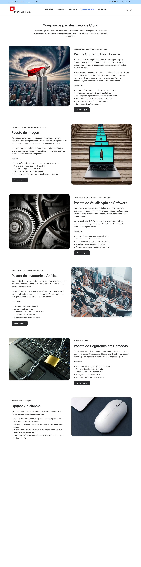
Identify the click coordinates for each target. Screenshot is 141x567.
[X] (113, 2)
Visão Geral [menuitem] (49, 9)
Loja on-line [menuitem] (72, 9)
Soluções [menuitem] (60, 9)
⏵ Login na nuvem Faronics (33, 2)
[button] (82, 109)
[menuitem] (17, 2)
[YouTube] (115, 2)
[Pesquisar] (127, 9)
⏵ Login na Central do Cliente (17, 2)
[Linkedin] (118, 2)
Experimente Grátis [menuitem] (87, 9)
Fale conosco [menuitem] (101, 9)
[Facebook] (110, 2)
